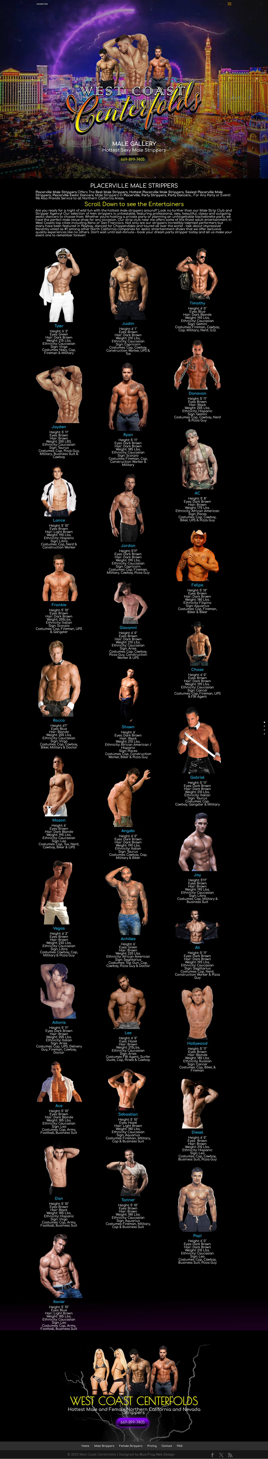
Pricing (152, 1446)
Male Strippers (104, 1446)
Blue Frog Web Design (157, 1454)
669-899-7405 (133, 159)
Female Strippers (130, 1446)
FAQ (179, 1446)
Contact (167, 1446)
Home (85, 1446)
